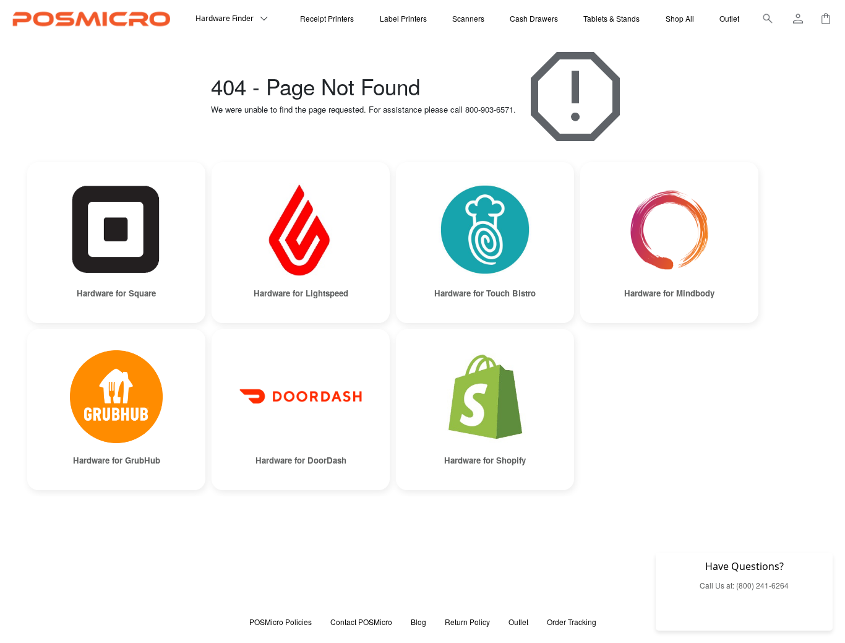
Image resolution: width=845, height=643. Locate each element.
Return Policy (467, 621)
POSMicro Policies (280, 621)
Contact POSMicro (361, 621)
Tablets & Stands (611, 18)
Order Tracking (571, 621)
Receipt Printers (327, 18)
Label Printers (403, 18)
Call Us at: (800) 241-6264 (744, 585)
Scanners (468, 18)
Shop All (680, 18)
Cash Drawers (534, 18)
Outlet (729, 18)
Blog (418, 621)
